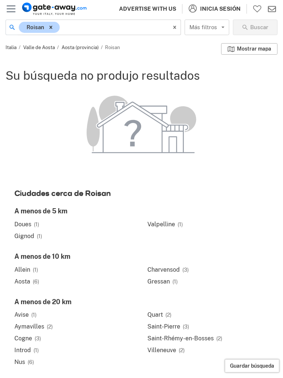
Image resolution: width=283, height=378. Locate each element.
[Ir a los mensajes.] (272, 8)
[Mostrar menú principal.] (11, 8)
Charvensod (168, 269)
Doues (26, 224)
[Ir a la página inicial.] (54, 9)
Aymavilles (33, 326)
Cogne (27, 338)
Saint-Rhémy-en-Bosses (184, 338)
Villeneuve (166, 350)
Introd (26, 350)
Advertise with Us (147, 9)
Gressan (162, 281)
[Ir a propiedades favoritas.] (257, 8)
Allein (26, 269)
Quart (159, 314)
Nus (24, 361)
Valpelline (165, 224)
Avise (25, 314)
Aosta (26, 281)
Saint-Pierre (168, 326)
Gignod (28, 236)
